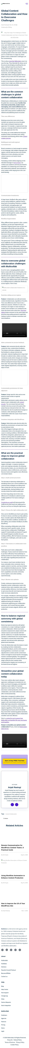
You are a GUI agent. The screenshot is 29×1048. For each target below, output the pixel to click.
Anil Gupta (5, 854)
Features (3, 1021)
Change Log (4, 996)
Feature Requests (6, 1002)
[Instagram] (20, 950)
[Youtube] (11, 950)
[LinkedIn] (16, 804)
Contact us (4, 976)
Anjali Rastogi (4, 24)
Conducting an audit (7, 502)
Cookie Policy (15, 1044)
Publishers (4, 1015)
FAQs (2, 999)
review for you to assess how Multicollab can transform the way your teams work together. (14, 720)
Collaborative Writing (6, 27)
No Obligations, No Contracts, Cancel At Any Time (14, 761)
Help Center (4, 989)
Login (2, 1031)
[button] (26, 3)
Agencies (3, 1018)
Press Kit (9, 1040)
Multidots (4, 963)
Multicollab (4, 960)
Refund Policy (18, 1040)
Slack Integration (6, 1005)
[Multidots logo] (8, 925)
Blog (2, 986)
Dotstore (3, 967)
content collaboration (11, 814)
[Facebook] (2, 950)
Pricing (3, 1025)
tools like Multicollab (15, 61)
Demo (3, 1028)
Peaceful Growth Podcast (8, 970)
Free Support (5, 992)
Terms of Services (10, 1042)
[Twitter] (12, 804)
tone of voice (17, 162)
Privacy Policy (20, 1042)
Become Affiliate (5, 973)
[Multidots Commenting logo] (6, 4)
